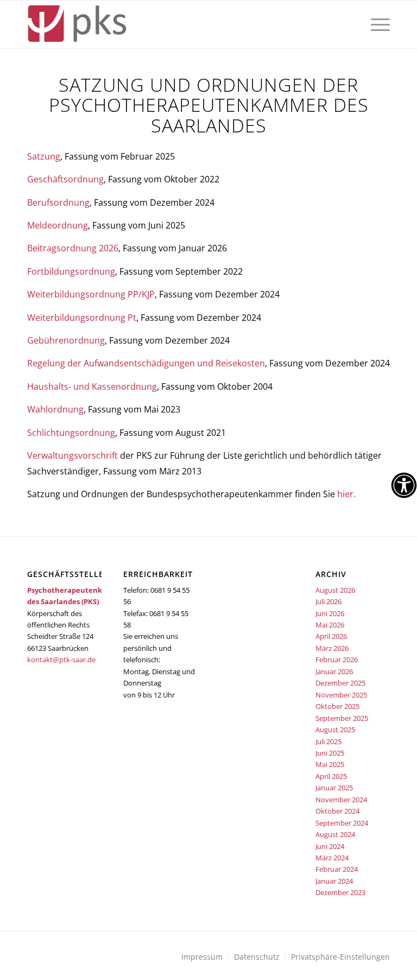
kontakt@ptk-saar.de (61, 659)
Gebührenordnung (66, 340)
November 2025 (341, 695)
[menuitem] (377, 24)
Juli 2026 (328, 601)
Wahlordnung (55, 409)
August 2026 (335, 590)
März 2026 (332, 648)
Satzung (43, 156)
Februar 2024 (336, 869)
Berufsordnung (58, 202)
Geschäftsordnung (65, 179)
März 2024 (332, 858)
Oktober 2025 (337, 706)
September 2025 (341, 718)
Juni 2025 (329, 753)
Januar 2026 (334, 671)
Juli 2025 (328, 741)
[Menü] (377, 24)
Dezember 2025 (340, 683)
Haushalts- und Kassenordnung (92, 386)
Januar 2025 (334, 788)
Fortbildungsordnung (71, 271)
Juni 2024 (329, 846)
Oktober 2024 (337, 811)
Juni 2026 (329, 613)
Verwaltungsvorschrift (72, 455)
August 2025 (335, 729)
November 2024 (341, 799)
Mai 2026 (329, 625)
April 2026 (331, 636)
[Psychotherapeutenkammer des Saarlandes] (77, 24)
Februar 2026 (336, 659)
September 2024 (341, 823)
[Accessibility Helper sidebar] (404, 485)
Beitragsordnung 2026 (72, 248)
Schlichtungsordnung (71, 433)
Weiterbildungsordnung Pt (81, 318)
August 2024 (335, 834)
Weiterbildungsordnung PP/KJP (91, 294)
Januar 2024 (334, 881)
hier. (346, 494)
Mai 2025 (329, 764)
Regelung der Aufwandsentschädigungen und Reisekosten (146, 363)
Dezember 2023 (340, 892)
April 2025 (331, 776)
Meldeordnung (57, 225)
